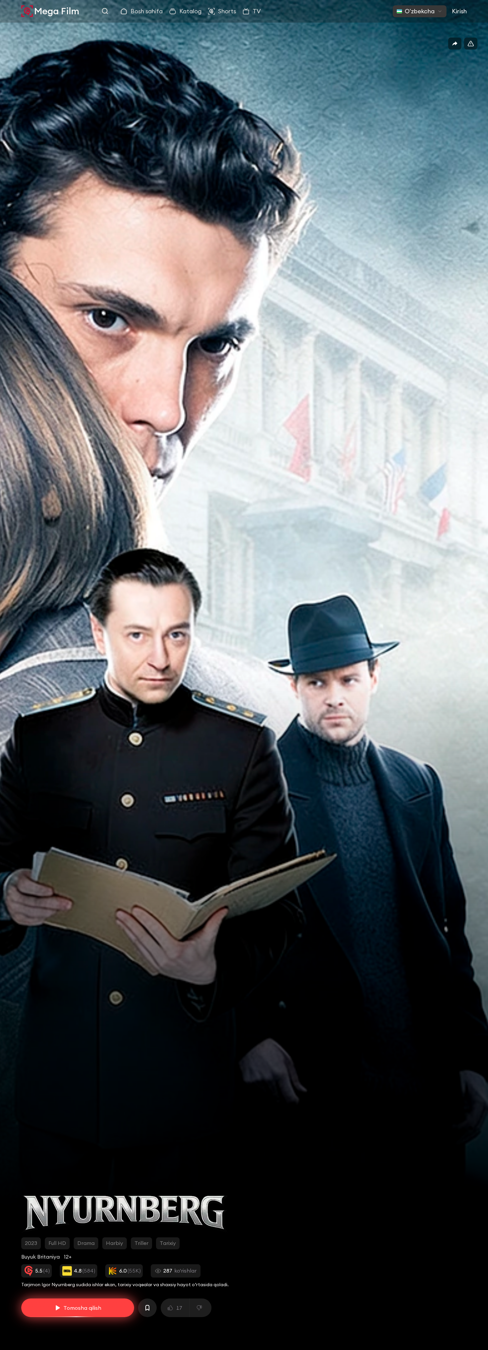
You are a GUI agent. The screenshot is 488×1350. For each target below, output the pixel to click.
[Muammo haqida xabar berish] (470, 44)
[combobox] (420, 11)
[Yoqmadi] (200, 1307)
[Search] (105, 11)
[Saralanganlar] (147, 1307)
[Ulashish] (454, 44)
